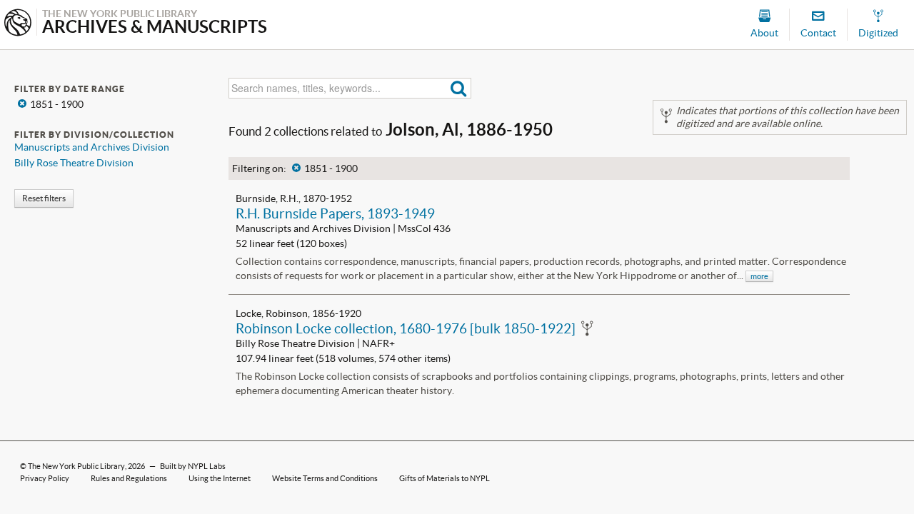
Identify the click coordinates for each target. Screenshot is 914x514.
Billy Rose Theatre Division (74, 162)
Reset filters (44, 198)
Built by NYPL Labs (193, 466)
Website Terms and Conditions (325, 478)
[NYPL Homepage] (17, 24)
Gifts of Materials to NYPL (444, 478)
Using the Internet (220, 478)
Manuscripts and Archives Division (91, 147)
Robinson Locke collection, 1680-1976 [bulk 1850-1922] (406, 328)
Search (458, 88)
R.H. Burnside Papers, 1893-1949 (335, 213)
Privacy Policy (44, 478)
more (759, 276)
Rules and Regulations (129, 478)
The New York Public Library (76, 466)
